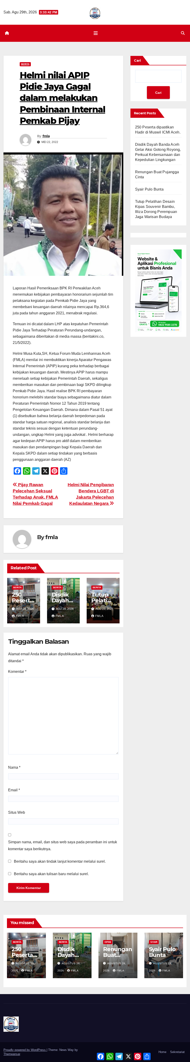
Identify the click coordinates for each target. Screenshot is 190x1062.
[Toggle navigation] (96, 33)
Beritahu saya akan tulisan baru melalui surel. (51, 874)
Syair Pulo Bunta (149, 189)
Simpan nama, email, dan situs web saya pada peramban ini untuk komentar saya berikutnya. (62, 845)
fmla (46, 136)
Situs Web (16, 812)
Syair (153, 942)
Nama (14, 767)
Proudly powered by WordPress (25, 1050)
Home (162, 1052)
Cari (137, 60)
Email (14, 790)
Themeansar (11, 1054)
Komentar (17, 672)
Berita (25, 64)
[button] (183, 33)
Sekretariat (177, 1052)
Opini (107, 942)
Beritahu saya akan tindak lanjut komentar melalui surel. (60, 861)
